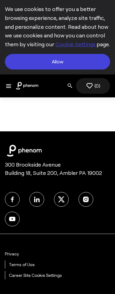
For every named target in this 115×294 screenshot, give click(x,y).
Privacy (12, 253)
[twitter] (61, 199)
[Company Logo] (27, 85)
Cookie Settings (75, 44)
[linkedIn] (36, 199)
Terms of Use (22, 264)
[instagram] (86, 199)
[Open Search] (70, 85)
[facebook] (12, 199)
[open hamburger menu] (8, 86)
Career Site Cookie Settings (35, 275)
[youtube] (12, 219)
